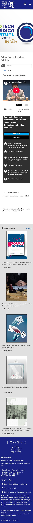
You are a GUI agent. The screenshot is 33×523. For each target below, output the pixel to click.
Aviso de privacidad (10, 488)
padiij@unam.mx (11, 515)
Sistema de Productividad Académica (12, 460)
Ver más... (29, 228)
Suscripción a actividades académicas (15, 484)
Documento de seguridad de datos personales (17, 492)
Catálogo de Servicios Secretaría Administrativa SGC (15, 464)
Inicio (4, 70)
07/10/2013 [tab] (16, 134)
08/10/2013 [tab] (16, 138)
